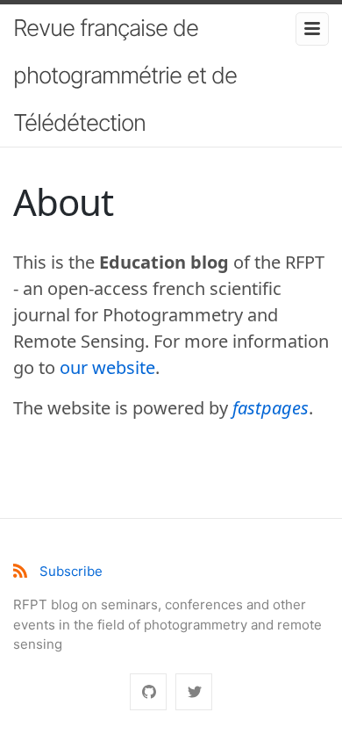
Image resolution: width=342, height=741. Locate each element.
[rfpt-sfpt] (148, 692)
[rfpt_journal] (193, 692)
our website (107, 367)
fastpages (270, 408)
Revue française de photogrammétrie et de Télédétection (125, 75)
